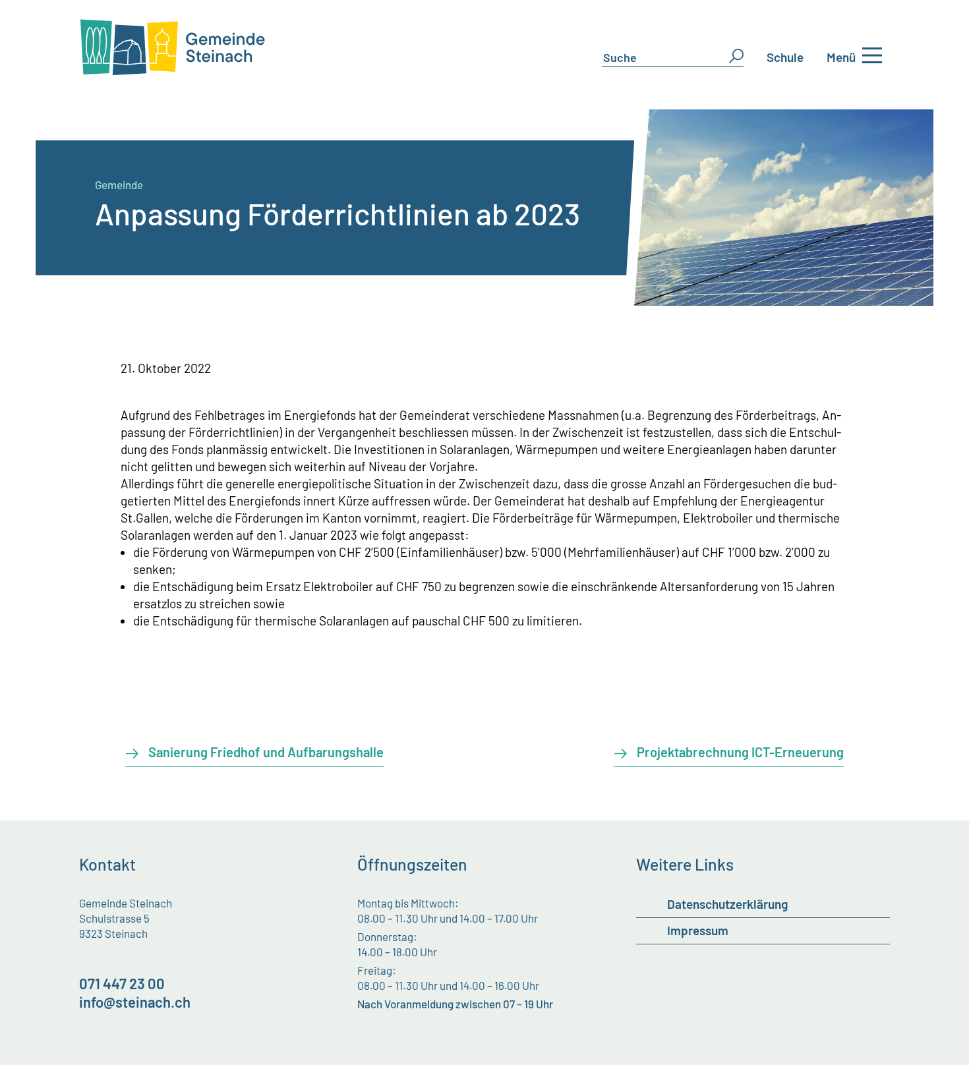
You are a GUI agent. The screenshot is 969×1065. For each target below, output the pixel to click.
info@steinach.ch (135, 1001)
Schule (785, 57)
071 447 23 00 (122, 983)
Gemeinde (119, 184)
